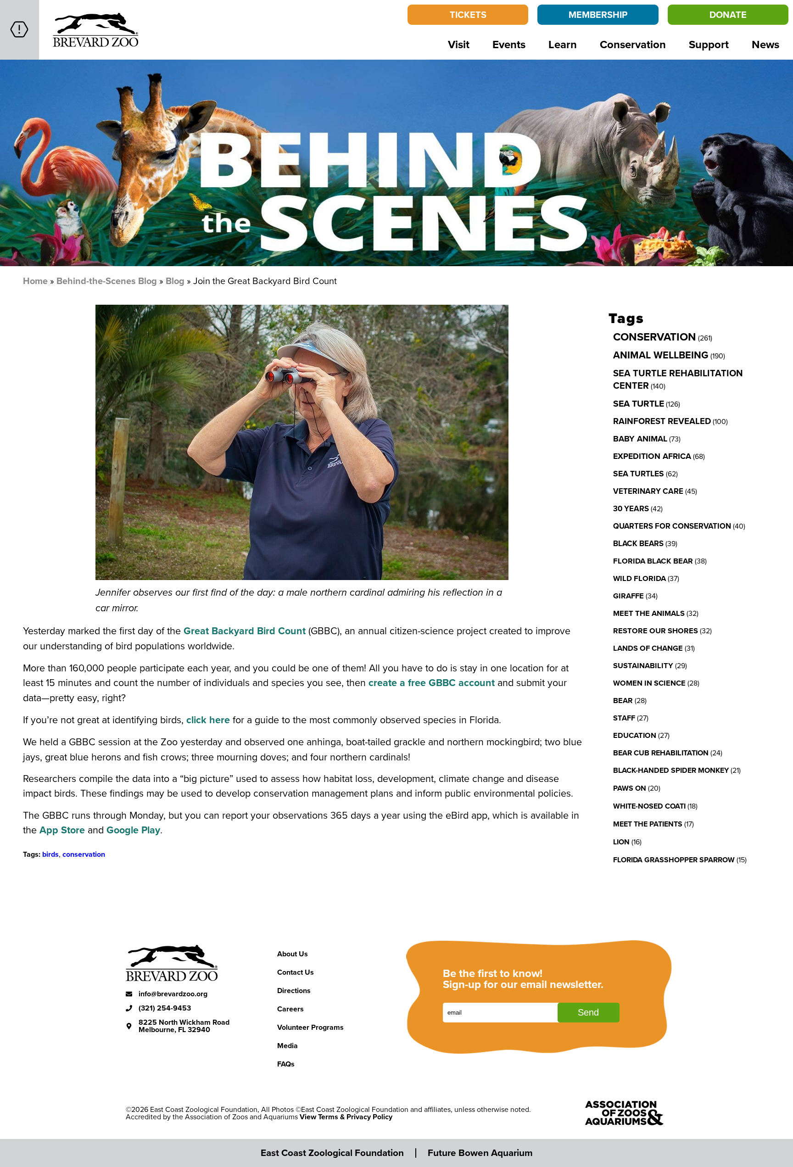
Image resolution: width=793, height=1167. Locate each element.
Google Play (133, 830)
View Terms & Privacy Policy (346, 1116)
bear (623, 700)
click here (208, 720)
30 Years (631, 508)
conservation (83, 854)
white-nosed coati (649, 806)
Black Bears (638, 543)
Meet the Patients (647, 824)
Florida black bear (653, 560)
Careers (290, 1009)
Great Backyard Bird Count (245, 631)
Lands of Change (648, 647)
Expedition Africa (652, 456)
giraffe (628, 595)
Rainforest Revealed (662, 421)
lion (621, 842)
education (634, 735)
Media (287, 1045)
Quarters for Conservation (672, 525)
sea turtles (638, 473)
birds (50, 854)
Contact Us (295, 972)
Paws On (629, 788)
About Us (292, 954)
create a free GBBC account (432, 683)
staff (624, 717)
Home (35, 280)
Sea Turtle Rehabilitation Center (678, 379)
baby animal (640, 439)
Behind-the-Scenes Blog (106, 280)
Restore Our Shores (655, 630)
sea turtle (638, 403)
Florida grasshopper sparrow (674, 859)
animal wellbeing (661, 355)
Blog (175, 280)
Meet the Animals (649, 613)
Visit (458, 44)
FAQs (286, 1064)
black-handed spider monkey (671, 770)
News (765, 44)
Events (508, 44)
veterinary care (648, 491)
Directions (294, 990)
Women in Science (649, 682)
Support (709, 44)
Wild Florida (639, 578)
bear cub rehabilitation (661, 752)
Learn (562, 44)
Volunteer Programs (310, 1027)
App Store (62, 830)
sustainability (643, 665)
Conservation (633, 44)
